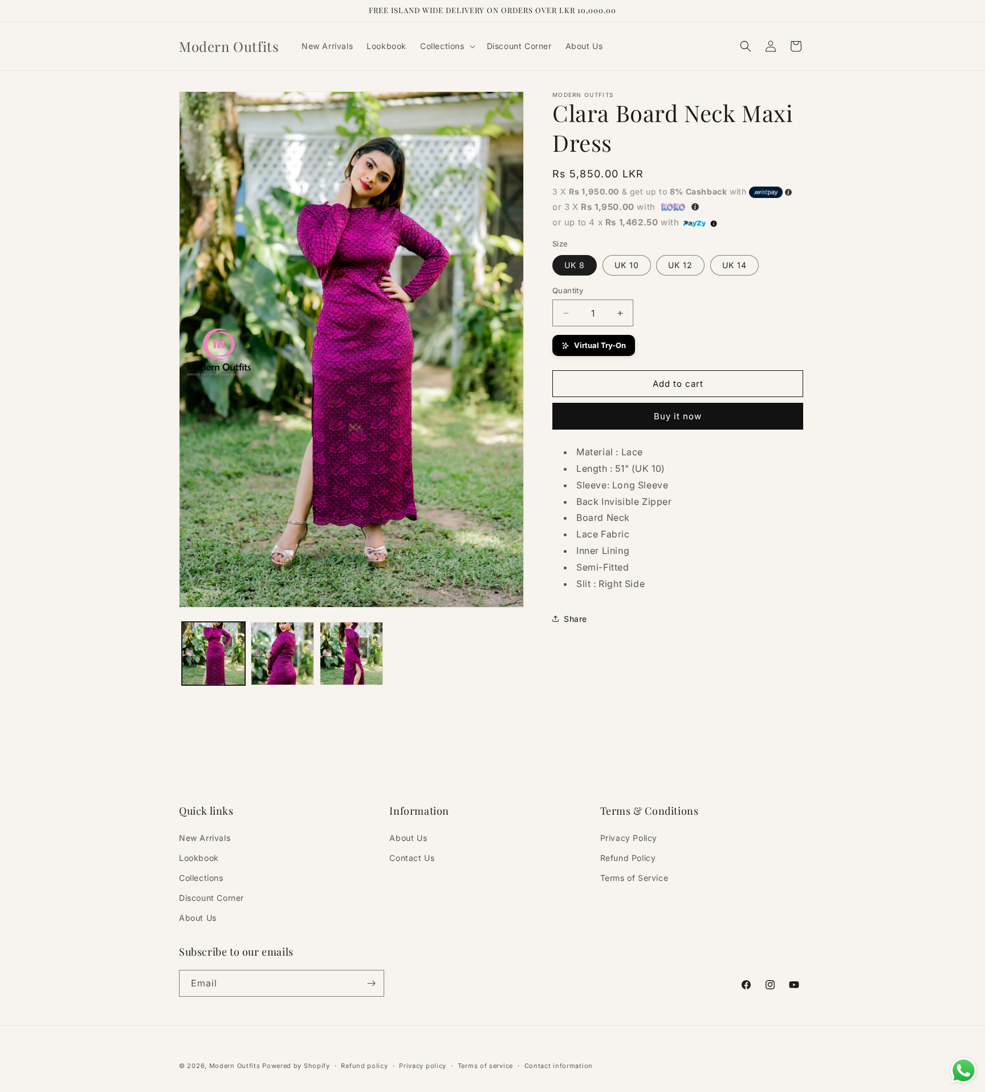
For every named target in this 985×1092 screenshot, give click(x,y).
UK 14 (734, 265)
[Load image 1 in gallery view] (213, 653)
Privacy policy (422, 1066)
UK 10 (626, 265)
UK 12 (680, 265)
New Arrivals (204, 838)
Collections (201, 878)
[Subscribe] (371, 983)
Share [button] (575, 619)
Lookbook (199, 858)
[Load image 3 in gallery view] (351, 653)
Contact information (558, 1066)
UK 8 (574, 265)
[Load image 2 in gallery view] (282, 653)
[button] (446, 46)
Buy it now (678, 416)
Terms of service (485, 1066)
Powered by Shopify (296, 1066)
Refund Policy (628, 858)
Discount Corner (211, 898)
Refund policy (364, 1066)
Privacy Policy (628, 838)
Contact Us (411, 858)
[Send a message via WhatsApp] (963, 1070)
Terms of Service (634, 878)
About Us (198, 918)
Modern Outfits (235, 1066)
